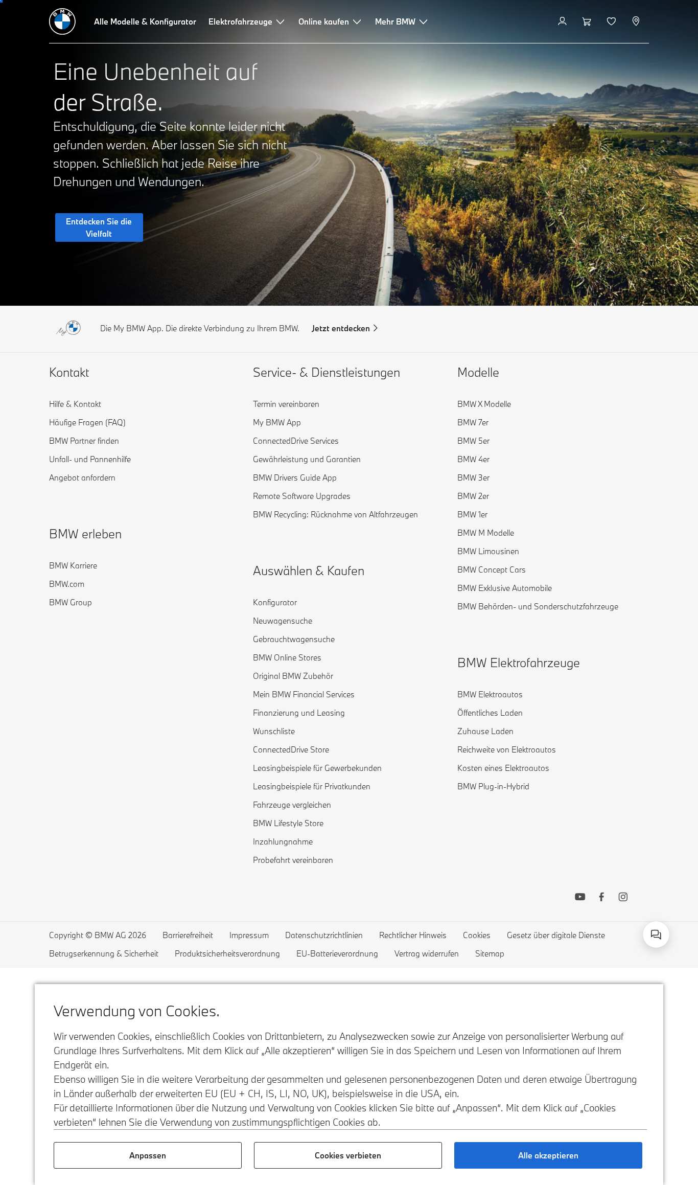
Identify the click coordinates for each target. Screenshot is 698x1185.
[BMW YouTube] (580, 898)
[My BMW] (563, 21)
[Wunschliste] (612, 21)
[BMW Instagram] (623, 898)
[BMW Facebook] (601, 898)
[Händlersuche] (637, 21)
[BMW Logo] (62, 21)
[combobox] (656, 934)
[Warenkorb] (588, 21)
